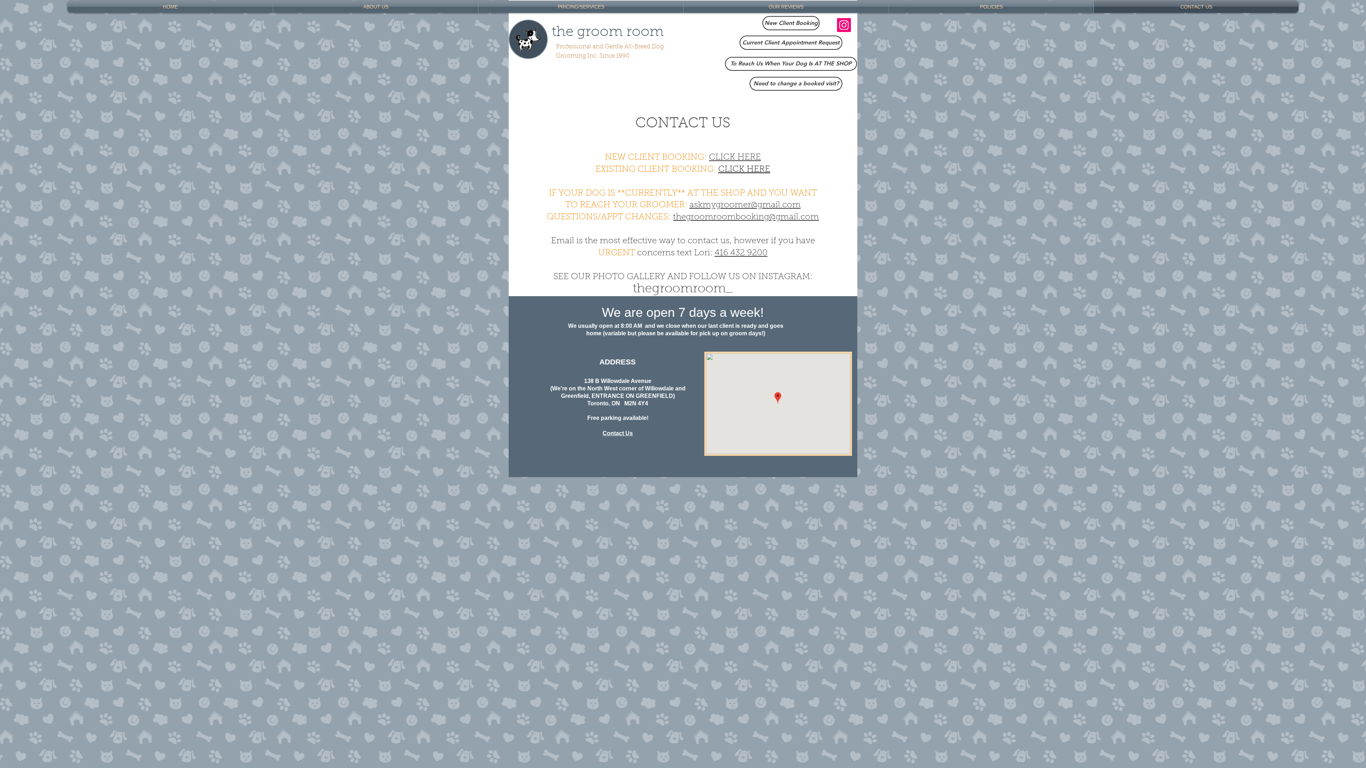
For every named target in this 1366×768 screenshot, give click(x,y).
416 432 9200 (741, 253)
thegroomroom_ (683, 289)
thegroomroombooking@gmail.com (746, 217)
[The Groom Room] (844, 25)
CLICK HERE (735, 157)
